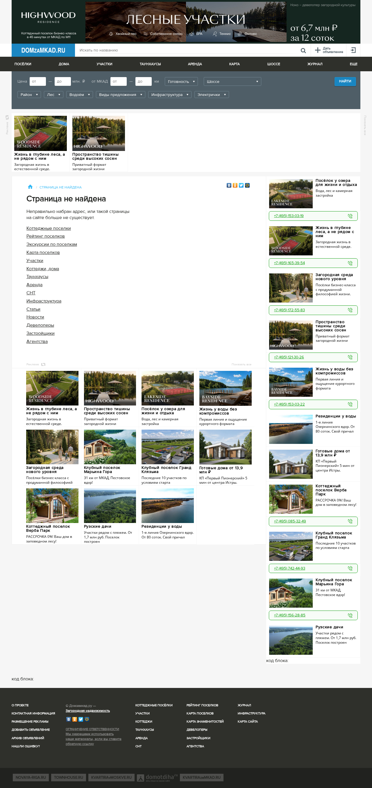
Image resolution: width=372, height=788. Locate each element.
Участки (34, 261)
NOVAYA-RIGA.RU (31, 777)
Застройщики (40, 333)
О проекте (20, 705)
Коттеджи (143, 721)
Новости (35, 317)
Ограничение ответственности (92, 729)
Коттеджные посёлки (154, 705)
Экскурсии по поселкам (51, 244)
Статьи (33, 309)
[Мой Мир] (247, 185)
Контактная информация (33, 713)
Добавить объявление (31, 730)
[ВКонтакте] (229, 185)
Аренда (34, 285)
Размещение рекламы (30, 721)
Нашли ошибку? (26, 746)
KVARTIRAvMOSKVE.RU (111, 777)
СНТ (30, 293)
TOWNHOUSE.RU (68, 777)
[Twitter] (241, 185)
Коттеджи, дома (42, 269)
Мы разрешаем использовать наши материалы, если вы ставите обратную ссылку (93, 739)
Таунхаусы (150, 64)
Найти (345, 81)
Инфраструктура (43, 301)
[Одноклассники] (235, 185)
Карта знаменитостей (205, 721)
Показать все (365, 125)
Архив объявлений (28, 738)
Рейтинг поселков (45, 236)
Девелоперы (40, 325)
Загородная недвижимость (88, 711)
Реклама (7, 128)
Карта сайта (248, 721)
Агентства (37, 341)
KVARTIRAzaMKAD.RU (202, 777)
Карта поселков (43, 252)
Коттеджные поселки (48, 228)
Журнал (244, 705)
